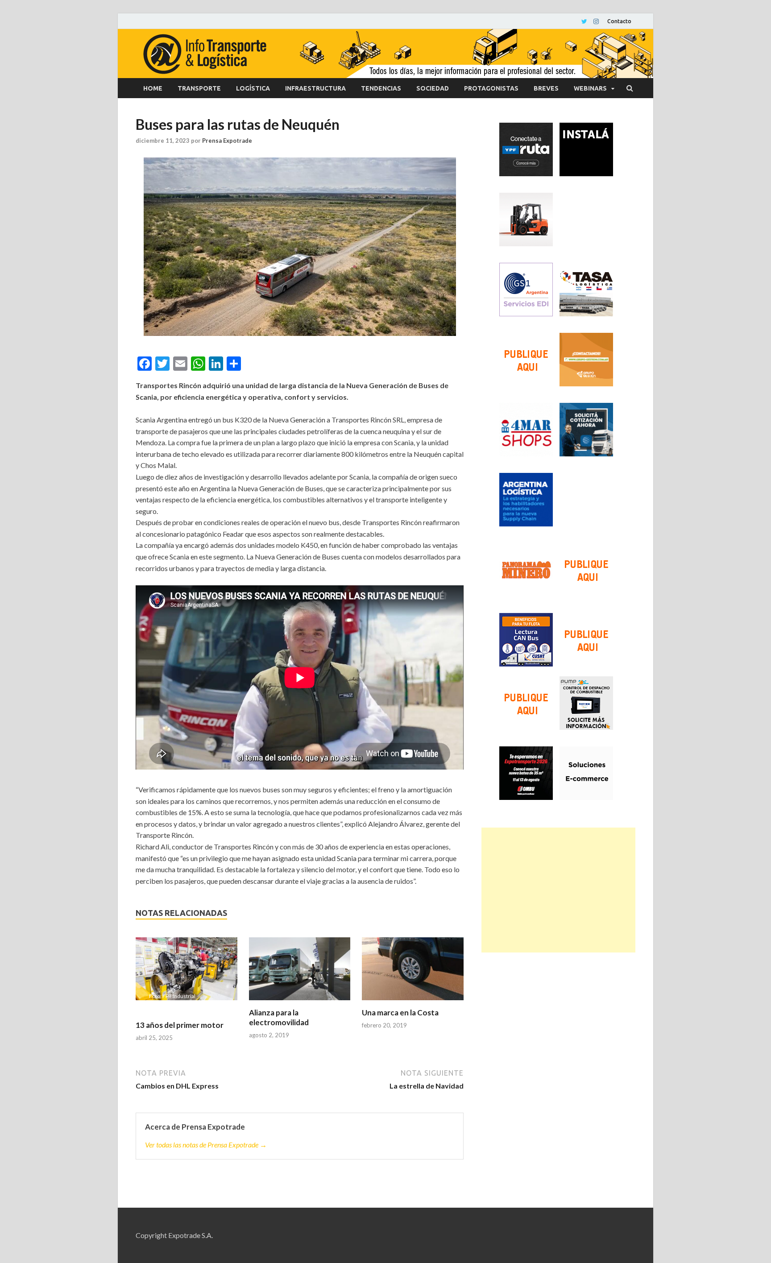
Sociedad (432, 88)
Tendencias (381, 88)
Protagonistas (491, 88)
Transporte (199, 88)
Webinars (590, 88)
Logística (253, 88)
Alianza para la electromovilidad (279, 1017)
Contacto (619, 21)
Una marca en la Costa (400, 1012)
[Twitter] (584, 21)
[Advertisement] (558, 890)
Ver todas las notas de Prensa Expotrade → (206, 1144)
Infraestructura (315, 88)
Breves (546, 88)
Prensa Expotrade (227, 140)
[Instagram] (596, 21)
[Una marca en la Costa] (413, 972)
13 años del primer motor (180, 1025)
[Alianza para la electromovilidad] (300, 972)
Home (152, 88)
